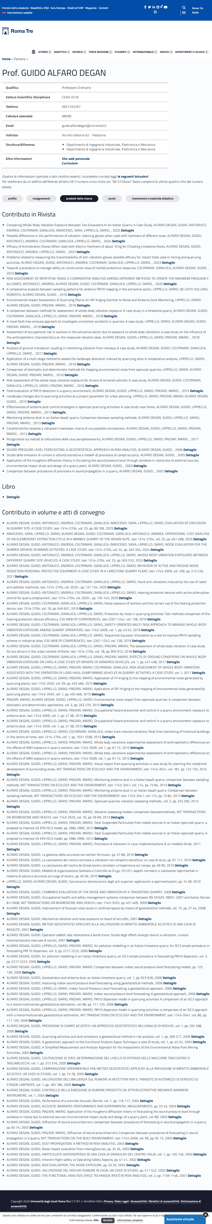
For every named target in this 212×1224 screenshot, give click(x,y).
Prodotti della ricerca (79, 198)
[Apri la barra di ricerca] (181, 10)
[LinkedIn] (153, 6)
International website (20, 13)
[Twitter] (149, 6)
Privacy (108, 1201)
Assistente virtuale (180, 1219)
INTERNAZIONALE (143, 52)
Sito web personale (76, 158)
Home (33, 52)
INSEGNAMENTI (41, 198)
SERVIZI (164, 52)
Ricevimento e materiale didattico (152, 198)
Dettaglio (127, 230)
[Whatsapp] (155, 11)
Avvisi (112, 198)
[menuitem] (33, 52)
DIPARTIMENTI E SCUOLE (190, 52)
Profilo (12, 198)
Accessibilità (139, 1201)
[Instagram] (158, 6)
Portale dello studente (15, 8)
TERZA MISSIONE (99, 52)
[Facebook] (145, 6)
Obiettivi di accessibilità (164, 1201)
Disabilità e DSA (39, 8)
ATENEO (43, 52)
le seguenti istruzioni (133, 176)
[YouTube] (165, 6)
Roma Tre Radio (197, 10)
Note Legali (122, 1201)
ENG (96, 1220)
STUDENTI (121, 52)
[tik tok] (161, 6)
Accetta (107, 1220)
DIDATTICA (60, 52)
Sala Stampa (58, 8)
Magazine (91, 8)
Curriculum (70, 163)
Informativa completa (130, 1220)
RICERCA (77, 52)
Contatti (103, 8)
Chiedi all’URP (75, 8)
